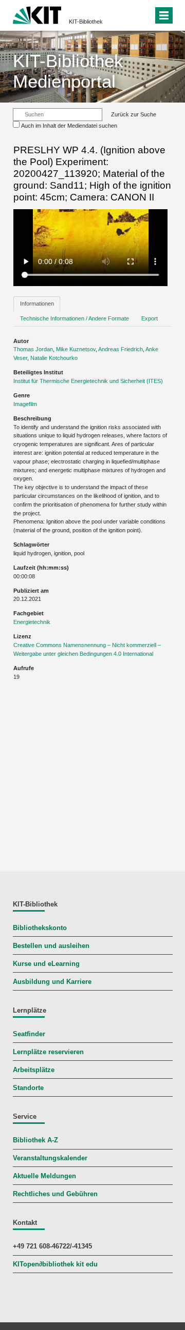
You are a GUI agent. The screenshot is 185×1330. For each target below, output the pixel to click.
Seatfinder (29, 1034)
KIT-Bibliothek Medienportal (68, 71)
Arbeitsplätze (33, 1070)
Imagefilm (25, 404)
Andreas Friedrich (120, 349)
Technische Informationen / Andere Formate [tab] (74, 318)
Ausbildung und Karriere (52, 981)
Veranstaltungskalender (50, 1158)
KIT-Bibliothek (86, 21)
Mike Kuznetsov (76, 349)
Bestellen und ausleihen (51, 946)
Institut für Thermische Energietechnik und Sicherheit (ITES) (88, 381)
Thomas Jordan (33, 349)
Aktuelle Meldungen (44, 1176)
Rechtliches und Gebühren (55, 1194)
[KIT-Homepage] (37, 14)
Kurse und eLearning (46, 964)
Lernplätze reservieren (48, 1052)
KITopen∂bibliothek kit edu (55, 1264)
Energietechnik (31, 622)
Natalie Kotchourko (54, 358)
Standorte (28, 1088)
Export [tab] (149, 318)
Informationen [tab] (37, 303)
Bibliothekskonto (40, 928)
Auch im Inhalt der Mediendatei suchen (69, 126)
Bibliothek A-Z (35, 1140)
